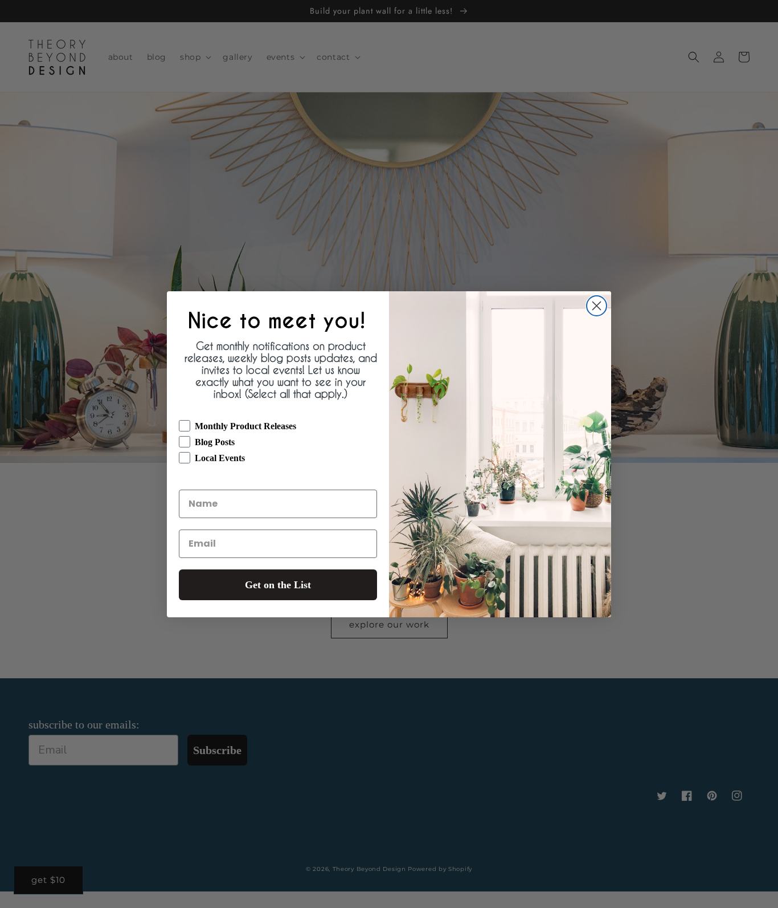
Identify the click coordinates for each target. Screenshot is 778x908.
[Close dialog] (597, 306)
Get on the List (278, 585)
